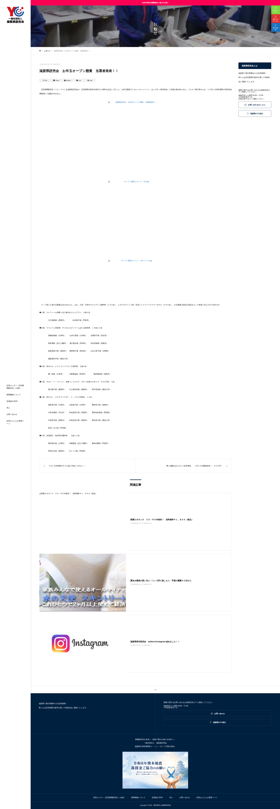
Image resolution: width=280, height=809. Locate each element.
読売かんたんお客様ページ (15, 422)
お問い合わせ (12, 414)
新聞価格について (14, 395)
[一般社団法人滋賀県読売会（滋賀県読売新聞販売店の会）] (15, 15)
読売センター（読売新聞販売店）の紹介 (15, 387)
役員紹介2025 (12, 401)
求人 (8, 408)
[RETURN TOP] (155, 689)
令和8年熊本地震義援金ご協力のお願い (155, 2)
